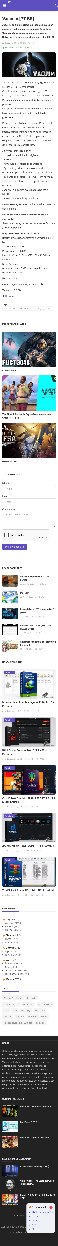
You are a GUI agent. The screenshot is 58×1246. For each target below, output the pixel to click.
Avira (6, 1010)
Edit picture (28, 1004)
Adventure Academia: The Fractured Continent (38, 643)
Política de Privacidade (21, 1232)
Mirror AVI (40, 1010)
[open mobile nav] (4, 5)
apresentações (45, 1004)
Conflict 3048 (9, 370)
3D (49, 308)
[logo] (30, 5)
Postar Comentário (14, 546)
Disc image (26, 1010)
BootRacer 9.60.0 (28, 1122)
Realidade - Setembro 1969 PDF (36, 1106)
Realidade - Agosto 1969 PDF (34, 1137)
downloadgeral (8, 711)
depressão (31, 998)
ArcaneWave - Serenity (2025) (34, 1166)
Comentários (12, 474)
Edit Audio (41, 1022)
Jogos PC (8, 43)
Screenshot (11, 278)
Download (10, 296)
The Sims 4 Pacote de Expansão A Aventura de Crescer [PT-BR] (26, 416)
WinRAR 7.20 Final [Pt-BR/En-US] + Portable (28, 890)
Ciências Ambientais (13, 998)
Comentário (8, 509)
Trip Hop (20, 1016)
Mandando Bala (9, 308)
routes (44, 1016)
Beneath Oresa (9, 461)
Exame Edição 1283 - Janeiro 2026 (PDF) (37, 611)
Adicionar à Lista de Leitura (16, 47)
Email (5, 495)
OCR (15, 1010)
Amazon (7, 1016)
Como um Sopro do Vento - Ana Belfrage (35, 578)
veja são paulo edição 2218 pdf (18, 1022)
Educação (32, 1016)
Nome (5, 482)
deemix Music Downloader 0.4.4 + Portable (28, 845)
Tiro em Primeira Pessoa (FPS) (32, 308)
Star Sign (24, 593)
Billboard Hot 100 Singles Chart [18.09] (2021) (35, 627)
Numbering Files (11, 1004)
